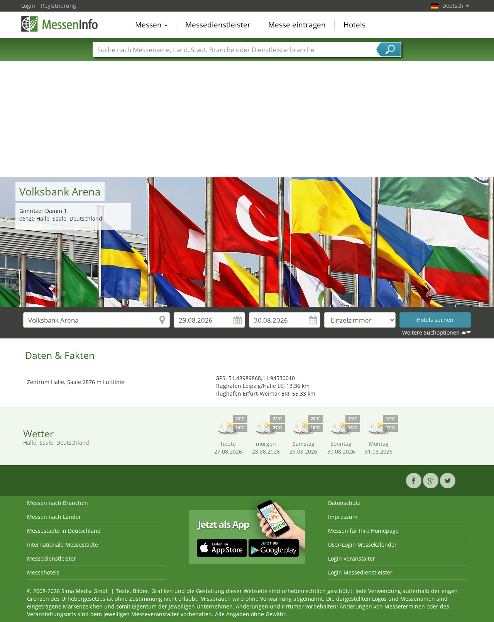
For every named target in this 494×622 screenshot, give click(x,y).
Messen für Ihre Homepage (363, 530)
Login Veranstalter (351, 558)
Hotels (354, 25)
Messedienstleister (217, 25)
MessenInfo (59, 24)
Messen (149, 25)
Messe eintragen (297, 25)
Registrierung (58, 5)
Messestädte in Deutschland (64, 530)
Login (28, 5)
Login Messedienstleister (360, 572)
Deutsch (453, 5)
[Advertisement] (247, 119)
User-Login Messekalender (362, 544)
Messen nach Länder (54, 516)
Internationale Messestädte (62, 544)
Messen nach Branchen (57, 502)
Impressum (342, 516)
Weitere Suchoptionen (431, 332)
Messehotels (43, 572)
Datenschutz (344, 502)
